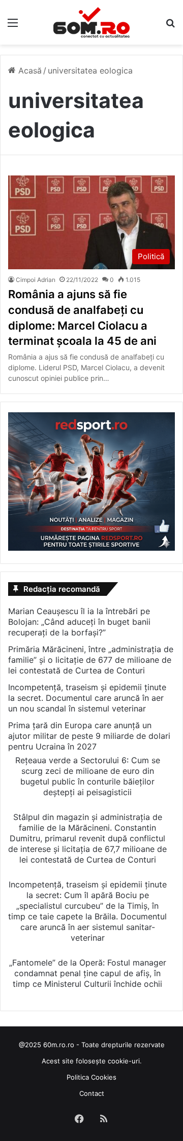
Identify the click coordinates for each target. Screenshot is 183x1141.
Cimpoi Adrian (35, 279)
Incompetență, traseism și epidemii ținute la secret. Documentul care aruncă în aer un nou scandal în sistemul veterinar (87, 698)
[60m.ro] (91, 22)
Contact (91, 1093)
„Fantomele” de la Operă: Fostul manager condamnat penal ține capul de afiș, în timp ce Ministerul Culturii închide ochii (87, 973)
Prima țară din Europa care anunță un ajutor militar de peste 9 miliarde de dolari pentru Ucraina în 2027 (89, 736)
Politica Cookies (91, 1077)
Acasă (29, 70)
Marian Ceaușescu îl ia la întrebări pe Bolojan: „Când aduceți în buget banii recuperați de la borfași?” (79, 621)
